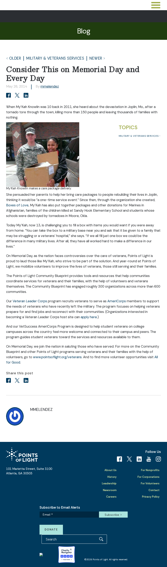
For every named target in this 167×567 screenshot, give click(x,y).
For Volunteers (150, 483)
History (111, 477)
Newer (95, 58)
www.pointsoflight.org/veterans (57, 357)
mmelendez (50, 86)
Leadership (109, 483)
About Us (110, 470)
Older (15, 58)
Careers (111, 496)
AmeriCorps (116, 301)
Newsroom (109, 490)
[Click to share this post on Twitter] (18, 96)
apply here (89, 317)
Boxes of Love (17, 205)
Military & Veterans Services (55, 58)
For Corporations (148, 477)
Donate (51, 529)
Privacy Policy (150, 496)
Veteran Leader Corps (30, 301)
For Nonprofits (150, 470)
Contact (153, 490)
